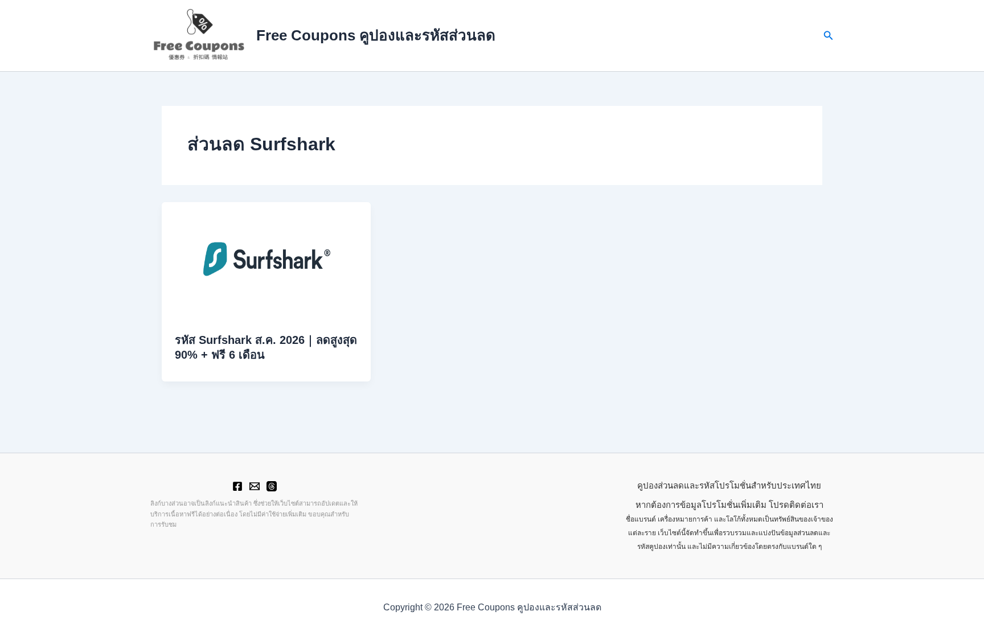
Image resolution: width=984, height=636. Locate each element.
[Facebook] (237, 486)
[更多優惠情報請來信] (254, 486)
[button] (828, 35)
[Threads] (271, 486)
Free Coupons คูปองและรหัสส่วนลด (375, 35)
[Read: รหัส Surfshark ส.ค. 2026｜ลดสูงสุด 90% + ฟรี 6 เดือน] (266, 260)
